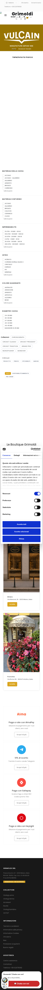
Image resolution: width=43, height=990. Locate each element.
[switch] (37, 500)
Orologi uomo (8, 895)
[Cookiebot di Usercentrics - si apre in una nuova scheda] (30, 449)
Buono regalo (8, 947)
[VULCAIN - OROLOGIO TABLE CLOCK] (21, 396)
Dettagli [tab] (17, 455)
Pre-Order (9, 377)
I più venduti (26, 361)
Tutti (8, 373)
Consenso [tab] (6, 455)
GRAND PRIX (26, 346)
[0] (25, 19)
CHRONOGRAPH (18, 337)
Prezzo (16, 361)
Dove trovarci (36, 3)
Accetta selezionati (21, 532)
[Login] (21, 19)
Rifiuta (21, 539)
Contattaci (7, 964)
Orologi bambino (9, 909)
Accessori (7, 902)
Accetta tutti (21, 524)
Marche (36, 361)
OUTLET (6, 913)
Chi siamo (24, 3)
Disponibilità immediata (20, 373)
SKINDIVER (22, 351)
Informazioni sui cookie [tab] (32, 455)
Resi (4, 940)
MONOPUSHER (8, 351)
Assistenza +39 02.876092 (14, 882)
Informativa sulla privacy (12, 930)
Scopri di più (21, 734)
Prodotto (7, 361)
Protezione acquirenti (11, 944)
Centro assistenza (10, 961)
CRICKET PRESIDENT (27, 342)
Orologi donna (8, 899)
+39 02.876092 (16, 968)
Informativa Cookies (11, 933)
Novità (5, 906)
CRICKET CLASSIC (9, 342)
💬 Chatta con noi (21, 984)
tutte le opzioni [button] (7, 191)
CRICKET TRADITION (10, 346)
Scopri (12, 604)
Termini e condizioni (11, 926)
